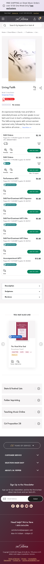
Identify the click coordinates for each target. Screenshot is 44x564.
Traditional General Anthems (30, 32)
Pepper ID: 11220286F (10, 201)
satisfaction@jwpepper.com (22, 530)
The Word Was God (18, 346)
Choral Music (11, 32)
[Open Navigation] (3, 19)
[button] (22, 59)
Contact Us (15, 13)
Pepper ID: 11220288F (10, 241)
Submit (35, 499)
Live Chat (36, 13)
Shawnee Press (7, 95)
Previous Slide (3, 344)
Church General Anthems (21, 32)
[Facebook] (13, 506)
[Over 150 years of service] (22, 445)
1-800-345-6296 (22, 525)
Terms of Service (14, 559)
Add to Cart (34, 150)
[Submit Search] (4, 25)
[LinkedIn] (31, 506)
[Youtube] (26, 506)
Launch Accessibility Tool (30, 560)
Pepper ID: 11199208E (10, 160)
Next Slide (41, 344)
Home (4, 32)
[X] (17, 506)
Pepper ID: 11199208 (10, 138)
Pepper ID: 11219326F (10, 261)
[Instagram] (22, 506)
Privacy (23, 559)
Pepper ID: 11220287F (10, 221)
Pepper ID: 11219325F (10, 181)
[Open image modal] (22, 61)
